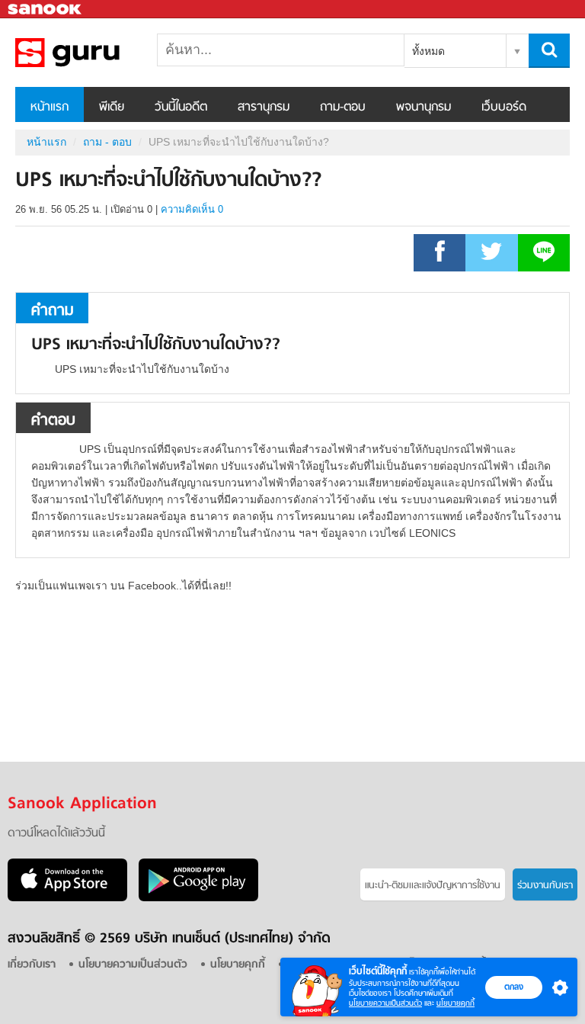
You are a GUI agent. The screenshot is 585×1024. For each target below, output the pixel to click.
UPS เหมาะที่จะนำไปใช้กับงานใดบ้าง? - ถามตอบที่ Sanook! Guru (95, 52)
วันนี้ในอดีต (181, 107)
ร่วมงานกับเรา (545, 886)
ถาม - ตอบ (107, 142)
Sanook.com (46, 9)
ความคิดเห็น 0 (192, 209)
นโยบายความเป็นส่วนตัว (385, 1003)
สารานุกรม (263, 107)
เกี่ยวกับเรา (32, 965)
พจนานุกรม (423, 107)
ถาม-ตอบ (343, 107)
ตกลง (513, 986)
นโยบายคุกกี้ (455, 1003)
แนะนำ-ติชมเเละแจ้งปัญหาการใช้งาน (432, 886)
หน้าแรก (49, 107)
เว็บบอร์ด (503, 107)
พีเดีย (111, 107)
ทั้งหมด (428, 51)
